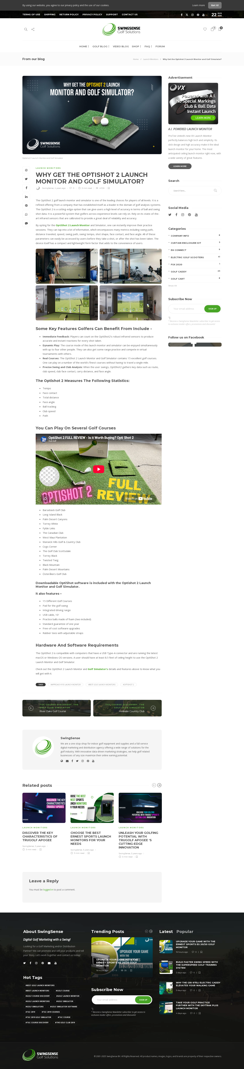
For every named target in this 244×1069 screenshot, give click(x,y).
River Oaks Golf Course (53, 711)
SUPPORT (112, 14)
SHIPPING (49, 14)
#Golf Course (63, 991)
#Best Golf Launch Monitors (101, 684)
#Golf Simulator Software (63, 1006)
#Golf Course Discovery (38, 996)
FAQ (147, 46)
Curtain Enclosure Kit (195, 242)
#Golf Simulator (64, 1001)
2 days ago (181, 972)
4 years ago (60, 188)
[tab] (166, 931)
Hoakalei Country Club (132, 711)
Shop (135, 46)
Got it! (215, 5)
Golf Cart (195, 278)
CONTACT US (130, 14)
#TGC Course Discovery (37, 1022)
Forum (160, 46)
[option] (44, 821)
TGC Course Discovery (56, 704)
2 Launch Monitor (78, 225)
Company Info (195, 235)
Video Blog (121, 46)
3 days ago (181, 990)
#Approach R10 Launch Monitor (66, 684)
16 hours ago (102, 970)
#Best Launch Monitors (37, 991)
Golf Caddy (195, 271)
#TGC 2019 (30, 1012)
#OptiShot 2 (128, 684)
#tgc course (64, 1017)
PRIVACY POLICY (92, 14)
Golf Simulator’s (98, 669)
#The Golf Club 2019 (65, 1022)
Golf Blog (99, 46)
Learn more (198, 5)
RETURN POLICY (69, 14)
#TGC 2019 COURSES (51, 1012)
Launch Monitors (150, 59)
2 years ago (40, 846)
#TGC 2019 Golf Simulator (38, 1017)
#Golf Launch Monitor (67, 996)
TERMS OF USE (31, 14)
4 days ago (181, 1013)
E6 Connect (195, 249)
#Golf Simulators (34, 1006)
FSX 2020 (195, 264)
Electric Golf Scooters (195, 257)
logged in (48, 889)
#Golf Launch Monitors (38, 1001)
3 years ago (88, 849)
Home (83, 46)
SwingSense (48, 188)
